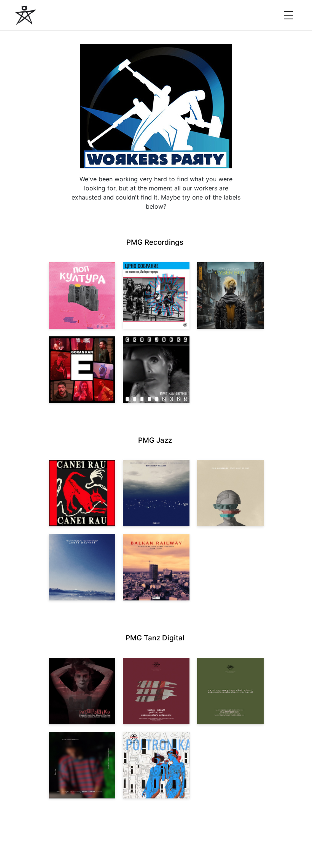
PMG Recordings (154, 242)
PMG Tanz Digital (155, 638)
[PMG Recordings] (25, 15)
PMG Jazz (155, 440)
